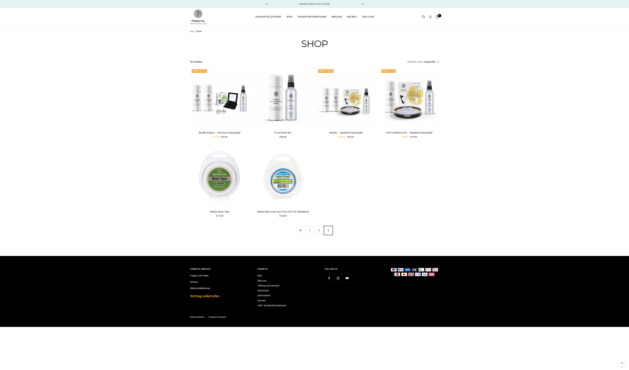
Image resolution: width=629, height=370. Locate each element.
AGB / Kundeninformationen (271, 305)
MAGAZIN (337, 17)
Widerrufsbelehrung (200, 288)
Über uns (262, 280)
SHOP (289, 17)
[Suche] (423, 16)
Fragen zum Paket (199, 275)
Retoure (194, 282)
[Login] (430, 16)
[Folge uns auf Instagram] (338, 278)
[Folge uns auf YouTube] (347, 278)
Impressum (263, 290)
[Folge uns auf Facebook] (329, 278)
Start (192, 31)
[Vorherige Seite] (300, 230)
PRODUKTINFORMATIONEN (312, 17)
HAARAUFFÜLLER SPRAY (268, 17)
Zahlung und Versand (268, 285)
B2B (259, 275)
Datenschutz (263, 295)
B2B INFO (352, 17)
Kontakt (261, 300)
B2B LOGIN (368, 17)
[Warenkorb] (437, 16)
